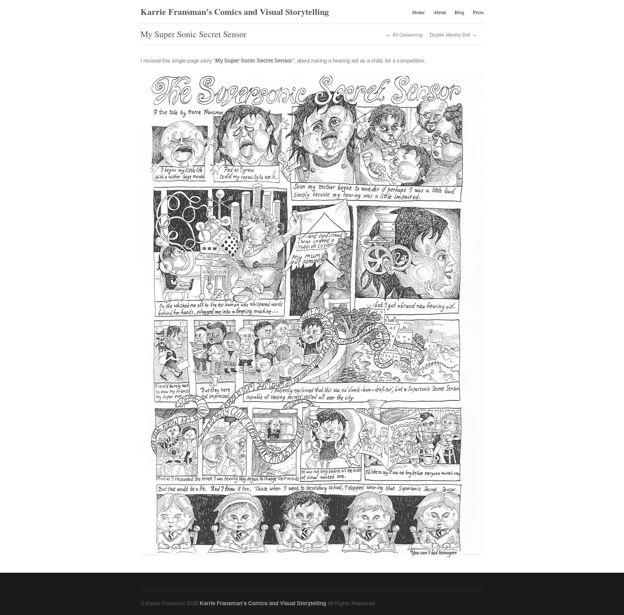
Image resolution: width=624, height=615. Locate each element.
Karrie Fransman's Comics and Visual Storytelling (234, 11)
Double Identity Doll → (453, 35)
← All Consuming (404, 35)
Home (418, 12)
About (439, 12)
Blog (459, 12)
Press (478, 12)
